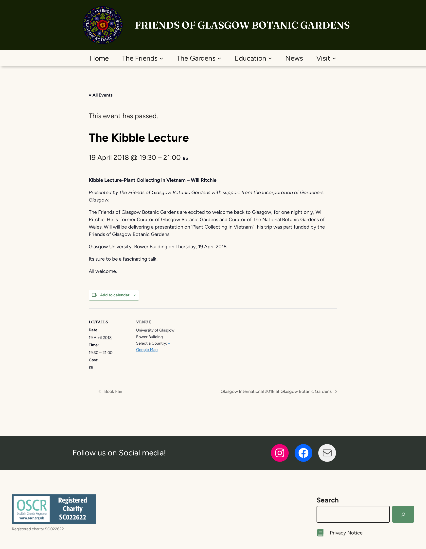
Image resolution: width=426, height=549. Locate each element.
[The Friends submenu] (161, 58)
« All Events (100, 95)
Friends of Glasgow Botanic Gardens (242, 25)
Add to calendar (114, 295)
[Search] (403, 514)
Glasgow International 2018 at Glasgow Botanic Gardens (277, 391)
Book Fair (112, 391)
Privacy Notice (346, 533)
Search (328, 500)
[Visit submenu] (334, 58)
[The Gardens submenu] (219, 58)
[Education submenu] (270, 58)
